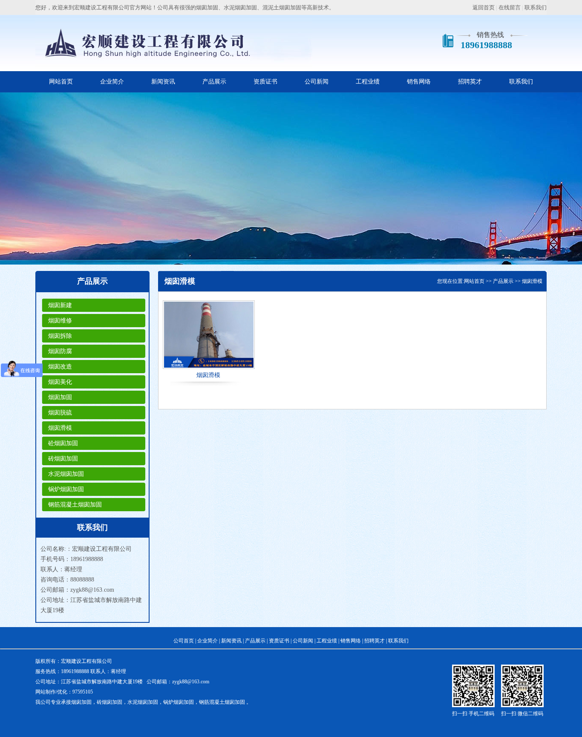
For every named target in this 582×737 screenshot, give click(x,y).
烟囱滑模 (60, 428)
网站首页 (61, 81)
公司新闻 (316, 81)
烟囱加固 (60, 397)
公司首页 (183, 641)
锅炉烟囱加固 (66, 489)
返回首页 (484, 7)
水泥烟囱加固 (66, 474)
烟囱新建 (60, 305)
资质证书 (265, 81)
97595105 (82, 692)
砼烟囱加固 (63, 443)
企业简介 (112, 81)
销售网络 (419, 81)
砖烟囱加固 (63, 458)
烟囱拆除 (60, 336)
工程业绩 (368, 81)
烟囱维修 (60, 320)
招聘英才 (470, 81)
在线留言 (509, 7)
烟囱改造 (60, 366)
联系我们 (535, 7)
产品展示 (214, 81)
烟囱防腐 (60, 351)
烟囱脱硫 (60, 412)
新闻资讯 (163, 81)
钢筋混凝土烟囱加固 (75, 504)
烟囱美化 (60, 382)
